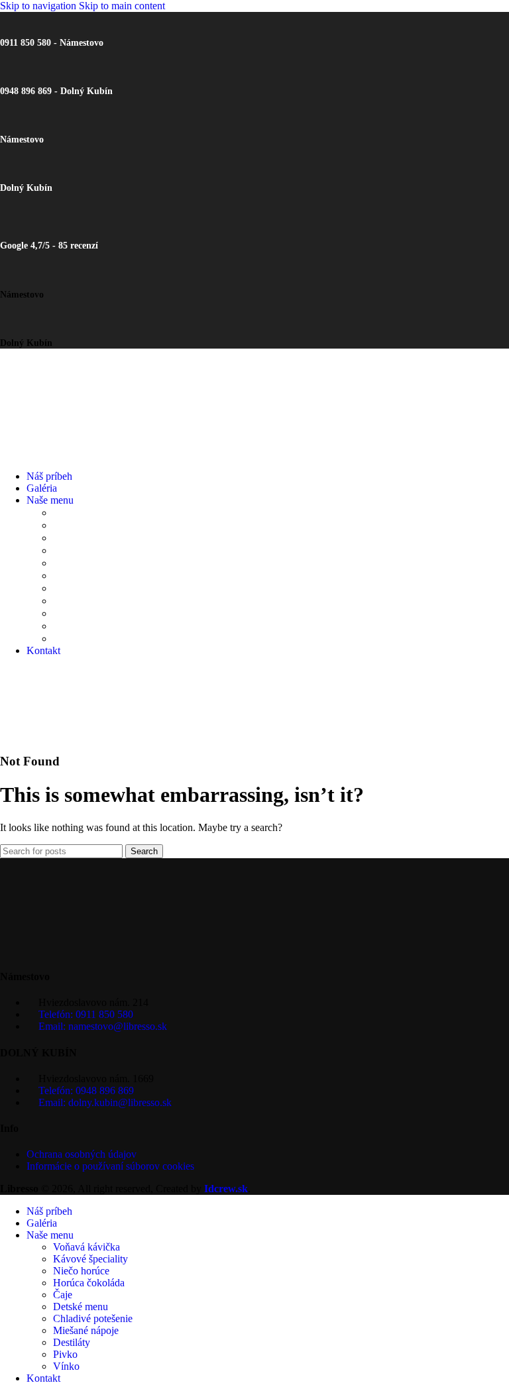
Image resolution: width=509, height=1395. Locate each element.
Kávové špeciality (97, 525)
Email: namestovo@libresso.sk (102, 1026)
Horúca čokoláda (98, 550)
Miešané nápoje (94, 600)
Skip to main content (122, 5)
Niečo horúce (89, 537)
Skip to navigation (39, 5)
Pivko (67, 626)
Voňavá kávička (93, 512)
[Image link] (66, 950)
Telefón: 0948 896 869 (86, 1090)
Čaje (64, 563)
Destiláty (76, 613)
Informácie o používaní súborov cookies (110, 1166)
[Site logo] (66, 453)
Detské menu (89, 575)
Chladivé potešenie (103, 588)
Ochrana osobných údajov (82, 1154)
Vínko (68, 638)
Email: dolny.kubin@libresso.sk (105, 1102)
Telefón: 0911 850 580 (85, 1014)
